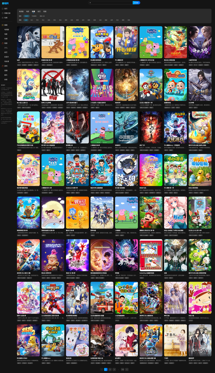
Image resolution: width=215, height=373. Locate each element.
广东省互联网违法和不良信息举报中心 (6, 122)
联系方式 (3, 99)
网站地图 (9, 99)
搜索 (137, 2)
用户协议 (5, 101)
